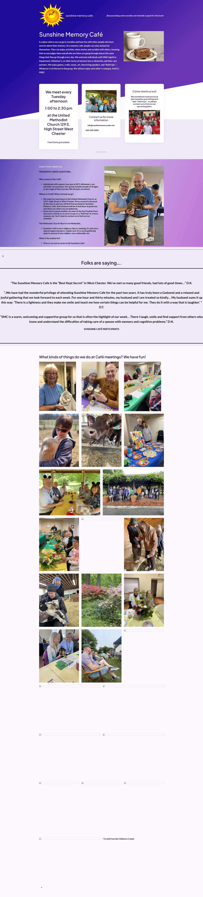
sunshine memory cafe (79, 15)
